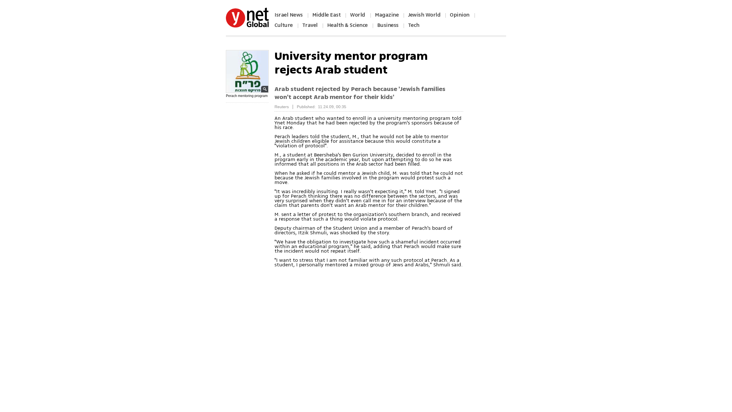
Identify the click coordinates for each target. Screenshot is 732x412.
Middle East (326, 15)
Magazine (387, 15)
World (358, 15)
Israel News (288, 15)
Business (388, 25)
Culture (283, 25)
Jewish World (424, 15)
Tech (413, 25)
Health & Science (347, 25)
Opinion (460, 15)
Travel (310, 25)
